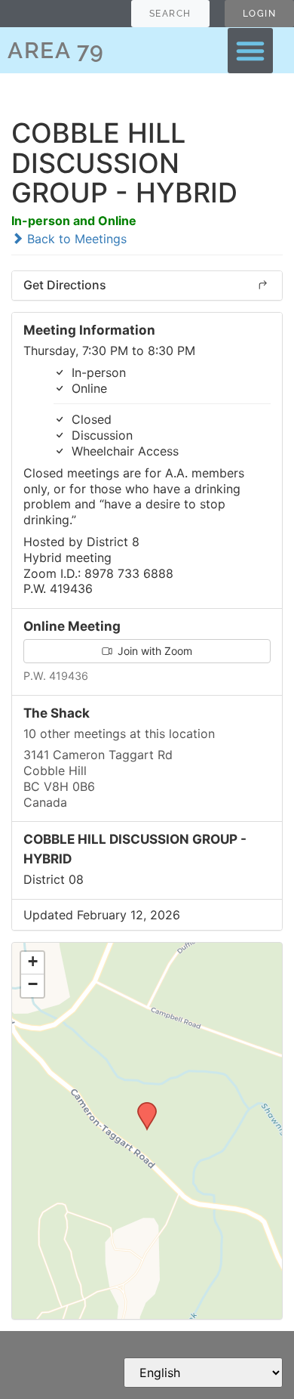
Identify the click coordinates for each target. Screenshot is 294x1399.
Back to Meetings (75, 238)
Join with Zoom (153, 650)
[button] (250, 50)
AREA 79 (56, 50)
